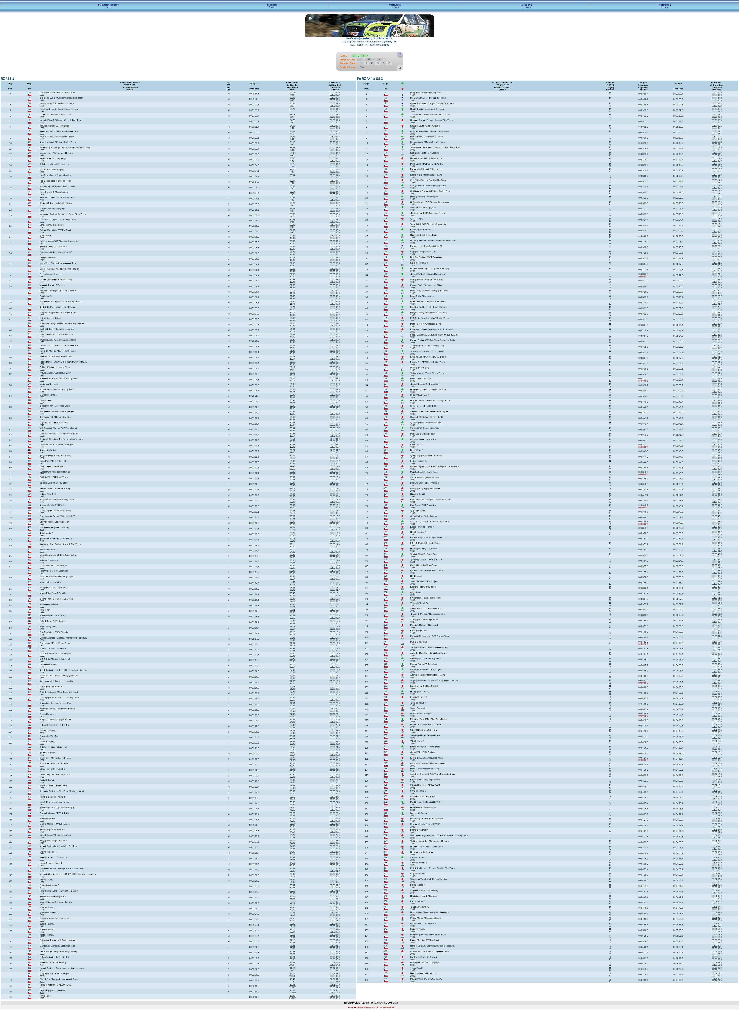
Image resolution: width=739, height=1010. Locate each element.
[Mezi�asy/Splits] (400, 57)
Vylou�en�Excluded (526, 6)
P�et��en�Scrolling (664, 6)
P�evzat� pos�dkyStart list (108, 6)
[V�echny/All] (400, 70)
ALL (362, 67)
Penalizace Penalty (272, 6)
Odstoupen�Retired (395, 6)
